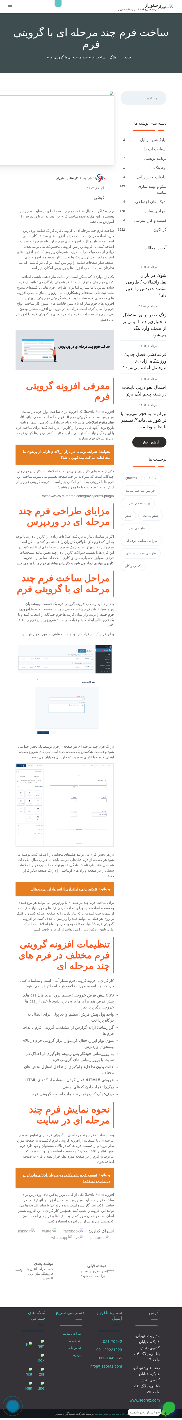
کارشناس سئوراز (67, 178)
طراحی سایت (155, 211)
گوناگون (99, 198)
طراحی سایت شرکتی (140, 553)
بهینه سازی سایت (137, 503)
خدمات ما (74, 1340)
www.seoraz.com (145, 1400)
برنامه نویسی (155, 158)
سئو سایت (150, 515)
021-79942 (112, 1341)
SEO (152, 478)
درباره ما (75, 1355)
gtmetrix (131, 478)
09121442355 (110, 1358)
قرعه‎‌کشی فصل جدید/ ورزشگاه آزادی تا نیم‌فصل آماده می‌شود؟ (144, 361)
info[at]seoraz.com (105, 1366)
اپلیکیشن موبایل (153, 140)
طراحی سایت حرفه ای (141, 541)
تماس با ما (74, 1348)
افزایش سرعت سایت (140, 490)
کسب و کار (133, 566)
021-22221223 (109, 1350)
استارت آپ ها (155, 149)
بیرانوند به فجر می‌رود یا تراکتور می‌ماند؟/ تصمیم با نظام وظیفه (143, 420)
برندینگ (160, 168)
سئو (128, 515)
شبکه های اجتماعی (150, 202)
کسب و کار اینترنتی (150, 220)
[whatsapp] (169, 1407)
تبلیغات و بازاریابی (151, 177)
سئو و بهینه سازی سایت (152, 189)
